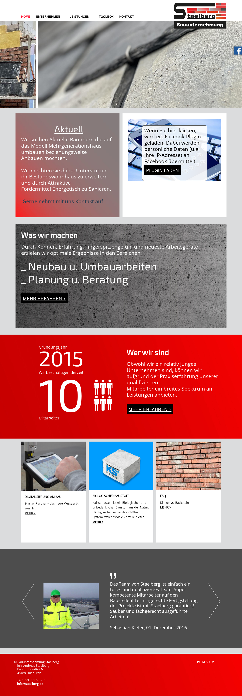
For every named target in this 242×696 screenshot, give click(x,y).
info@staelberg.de (30, 684)
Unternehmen (48, 16)
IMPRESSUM (205, 662)
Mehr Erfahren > (44, 298)
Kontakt (126, 16)
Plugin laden (162, 170)
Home (25, 16)
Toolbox (106, 16)
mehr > (30, 513)
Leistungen (79, 16)
